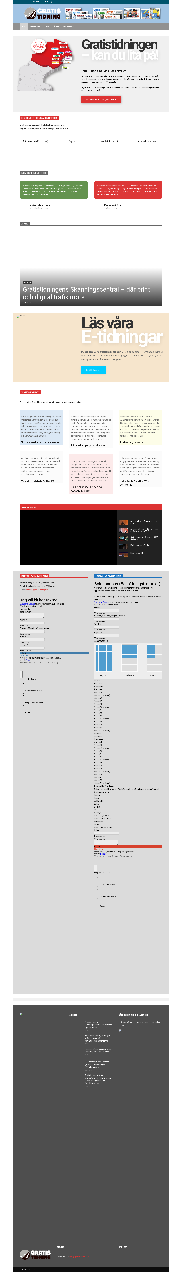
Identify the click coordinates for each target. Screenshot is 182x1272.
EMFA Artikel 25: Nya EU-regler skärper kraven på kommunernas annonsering (97, 1038)
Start (24, 26)
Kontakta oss (68, 26)
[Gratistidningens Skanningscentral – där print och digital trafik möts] (91, 267)
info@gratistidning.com (79, 1256)
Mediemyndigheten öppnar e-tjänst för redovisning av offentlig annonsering (97, 1064)
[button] (159, 26)
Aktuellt (47, 26)
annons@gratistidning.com (37, 589)
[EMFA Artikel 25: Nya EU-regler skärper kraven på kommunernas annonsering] (76, 1039)
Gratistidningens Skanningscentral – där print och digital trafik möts (98, 1025)
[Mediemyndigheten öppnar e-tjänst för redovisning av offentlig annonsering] (76, 1065)
